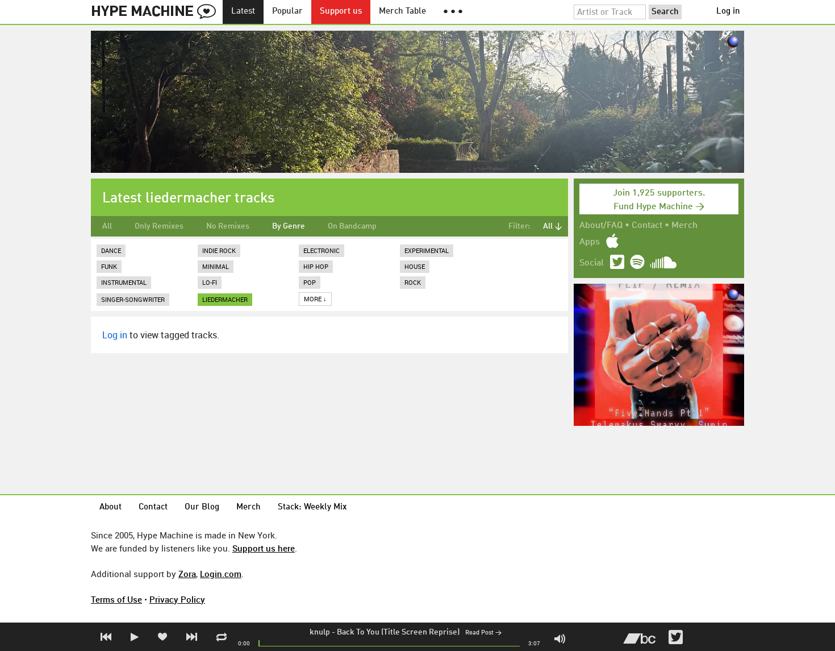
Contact (647, 225)
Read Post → (483, 633)
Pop (309, 282)
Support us (341, 11)
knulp (320, 632)
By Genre (288, 226)
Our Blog (202, 507)
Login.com (220, 573)
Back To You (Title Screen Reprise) (398, 632)
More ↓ (315, 299)
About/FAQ (601, 225)
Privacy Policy (177, 599)
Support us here (263, 548)
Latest (243, 11)
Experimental (426, 250)
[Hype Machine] (157, 12)
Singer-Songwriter (133, 299)
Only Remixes (159, 226)
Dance (111, 250)
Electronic (321, 250)
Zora (187, 573)
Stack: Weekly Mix (312, 507)
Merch (684, 225)
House (414, 266)
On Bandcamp (352, 226)
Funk (109, 266)
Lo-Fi (209, 282)
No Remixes (227, 226)
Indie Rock (219, 250)
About (110, 507)
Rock (412, 282)
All (107, 226)
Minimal (215, 266)
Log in (728, 11)
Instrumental (124, 282)
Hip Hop (315, 266)
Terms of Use (116, 599)
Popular (287, 11)
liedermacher (225, 299)
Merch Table (402, 11)
